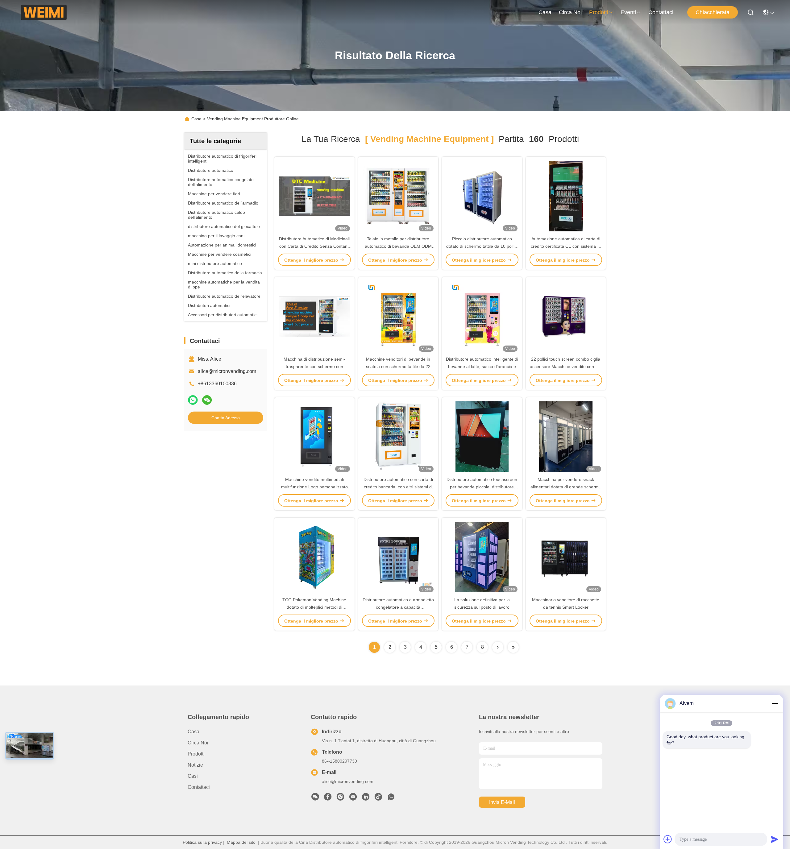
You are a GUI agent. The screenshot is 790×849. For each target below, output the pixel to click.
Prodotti (598, 12)
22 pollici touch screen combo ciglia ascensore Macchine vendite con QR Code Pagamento (566, 366)
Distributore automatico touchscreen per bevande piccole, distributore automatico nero (482, 487)
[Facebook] (327, 798)
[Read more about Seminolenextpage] (497, 647)
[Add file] (667, 839)
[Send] (775, 839)
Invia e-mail (502, 802)
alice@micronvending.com (227, 371)
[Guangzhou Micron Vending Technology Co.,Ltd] (43, 12)
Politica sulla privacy (202, 842)
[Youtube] (353, 798)
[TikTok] (378, 798)
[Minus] (774, 703)
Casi (193, 776)
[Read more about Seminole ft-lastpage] (513, 647)
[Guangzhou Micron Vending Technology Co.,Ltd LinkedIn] (365, 798)
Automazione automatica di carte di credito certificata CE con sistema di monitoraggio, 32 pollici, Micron (566, 246)
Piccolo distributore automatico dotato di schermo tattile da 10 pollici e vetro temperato (482, 246)
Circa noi (570, 12)
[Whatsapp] (192, 400)
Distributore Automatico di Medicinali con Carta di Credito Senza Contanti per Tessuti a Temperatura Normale (314, 246)
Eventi (628, 12)
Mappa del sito (241, 842)
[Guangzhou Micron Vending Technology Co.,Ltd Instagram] (340, 798)
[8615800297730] (391, 798)
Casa (544, 12)
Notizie (195, 765)
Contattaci (660, 12)
